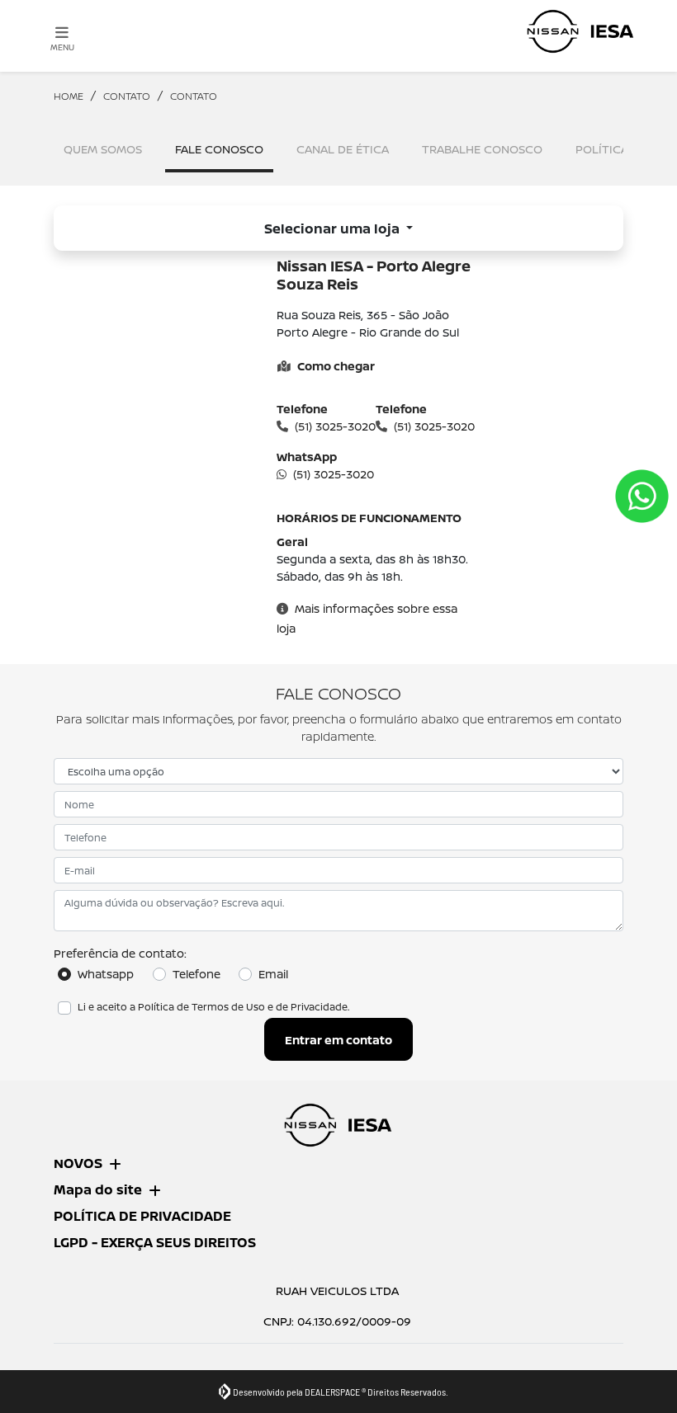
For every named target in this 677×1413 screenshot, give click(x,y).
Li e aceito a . (213, 1007)
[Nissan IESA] (581, 31)
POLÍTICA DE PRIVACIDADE (142, 1216)
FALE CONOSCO (219, 149)
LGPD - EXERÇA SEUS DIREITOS (155, 1242)
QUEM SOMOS (103, 149)
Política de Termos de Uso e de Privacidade (243, 1007)
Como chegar (336, 366)
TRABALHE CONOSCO (482, 149)
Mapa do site (98, 1189)
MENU (62, 47)
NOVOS (78, 1163)
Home (68, 96)
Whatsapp (106, 974)
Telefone (196, 974)
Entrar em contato (338, 1040)
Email (273, 974)
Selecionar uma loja (333, 228)
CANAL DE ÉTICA (342, 149)
